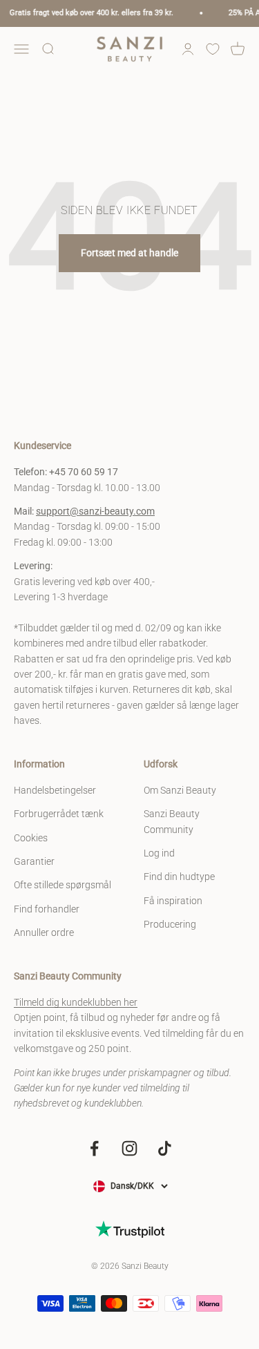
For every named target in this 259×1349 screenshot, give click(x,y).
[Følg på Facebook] (94, 1148)
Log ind (159, 853)
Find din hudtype (179, 876)
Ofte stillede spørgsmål (62, 884)
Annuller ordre (44, 932)
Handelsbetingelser (55, 790)
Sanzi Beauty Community (172, 821)
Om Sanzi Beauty (180, 790)
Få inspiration (173, 900)
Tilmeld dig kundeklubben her (75, 1002)
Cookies (31, 837)
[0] (213, 49)
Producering (170, 924)
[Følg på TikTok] (164, 1148)
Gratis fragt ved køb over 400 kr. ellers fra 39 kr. (88, 12)
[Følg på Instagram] (129, 1148)
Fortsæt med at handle (129, 252)
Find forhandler (46, 909)
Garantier (34, 861)
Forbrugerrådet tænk (59, 813)
